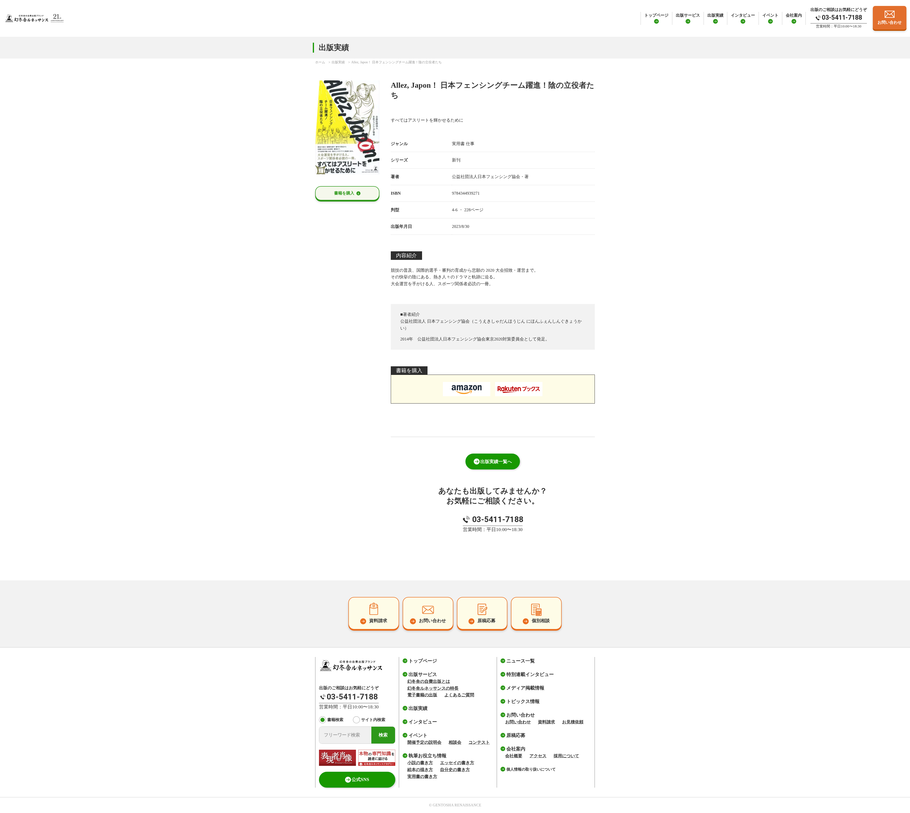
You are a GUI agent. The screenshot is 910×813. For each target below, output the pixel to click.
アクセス (537, 755)
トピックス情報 (523, 701)
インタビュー (743, 15)
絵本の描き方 (420, 769)
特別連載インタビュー (530, 674)
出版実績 (715, 15)
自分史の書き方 (455, 769)
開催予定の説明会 (424, 742)
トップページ (656, 15)
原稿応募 (515, 735)
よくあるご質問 (459, 695)
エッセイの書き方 (457, 762)
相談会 (455, 742)
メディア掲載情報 (525, 687)
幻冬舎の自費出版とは (428, 681)
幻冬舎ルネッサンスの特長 (433, 688)
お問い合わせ (518, 722)
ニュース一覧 (520, 660)
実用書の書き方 (422, 776)
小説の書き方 (420, 762)
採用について (566, 755)
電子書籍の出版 (422, 695)
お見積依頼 (572, 722)
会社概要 (513, 755)
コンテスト (479, 742)
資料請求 (546, 722)
